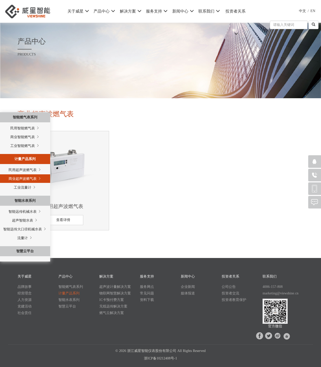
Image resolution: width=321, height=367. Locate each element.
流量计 (23, 238)
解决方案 (128, 11)
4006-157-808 (273, 287)
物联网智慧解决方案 (115, 293)
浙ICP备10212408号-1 (160, 358)
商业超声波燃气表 (23, 179)
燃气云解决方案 (111, 313)
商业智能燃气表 (23, 137)
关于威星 (75, 11)
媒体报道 (188, 293)
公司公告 (229, 287)
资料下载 (147, 300)
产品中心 (102, 11)
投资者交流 (230, 293)
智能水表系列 (25, 200)
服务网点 (147, 287)
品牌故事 (25, 287)
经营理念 (25, 293)
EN (312, 11)
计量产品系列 (25, 159)
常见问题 (147, 293)
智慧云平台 (25, 251)
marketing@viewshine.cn (280, 293)
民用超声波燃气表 (23, 170)
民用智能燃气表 (23, 128)
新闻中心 (180, 11)
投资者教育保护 (234, 300)
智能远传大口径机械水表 (23, 229)
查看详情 (63, 220)
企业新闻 (188, 287)
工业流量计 (23, 187)
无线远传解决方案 (113, 306)
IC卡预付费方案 (111, 300)
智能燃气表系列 (25, 117)
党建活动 (25, 306)
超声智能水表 (23, 220)
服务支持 (154, 11)
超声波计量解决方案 (115, 287)
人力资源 (25, 300)
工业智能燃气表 (23, 146)
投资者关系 (235, 11)
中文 (302, 11)
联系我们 (206, 11)
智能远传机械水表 (23, 212)
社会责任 (25, 313)
